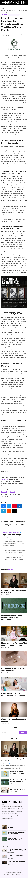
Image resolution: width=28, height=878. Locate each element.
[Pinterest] (14, 506)
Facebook (4, 492)
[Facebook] (3, 506)
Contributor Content (14, 14)
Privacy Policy (20, 870)
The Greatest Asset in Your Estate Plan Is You (16, 856)
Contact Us (13, 870)
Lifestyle (4, 14)
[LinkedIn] (19, 506)
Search (23, 732)
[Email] (14, 511)
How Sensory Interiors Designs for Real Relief (16, 826)
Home (2, 8)
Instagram (18, 490)
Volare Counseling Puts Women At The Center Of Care (17, 773)
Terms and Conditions (11, 872)
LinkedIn (12, 492)
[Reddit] (9, 511)
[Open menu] (3, 2)
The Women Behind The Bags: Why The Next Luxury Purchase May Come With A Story (18, 790)
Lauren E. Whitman (6, 34)
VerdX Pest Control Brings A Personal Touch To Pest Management (12, 618)
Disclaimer (19, 872)
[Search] (25, 2)
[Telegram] (3, 511)
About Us (7, 870)
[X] (9, 506)
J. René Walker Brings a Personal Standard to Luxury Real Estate (16, 862)
